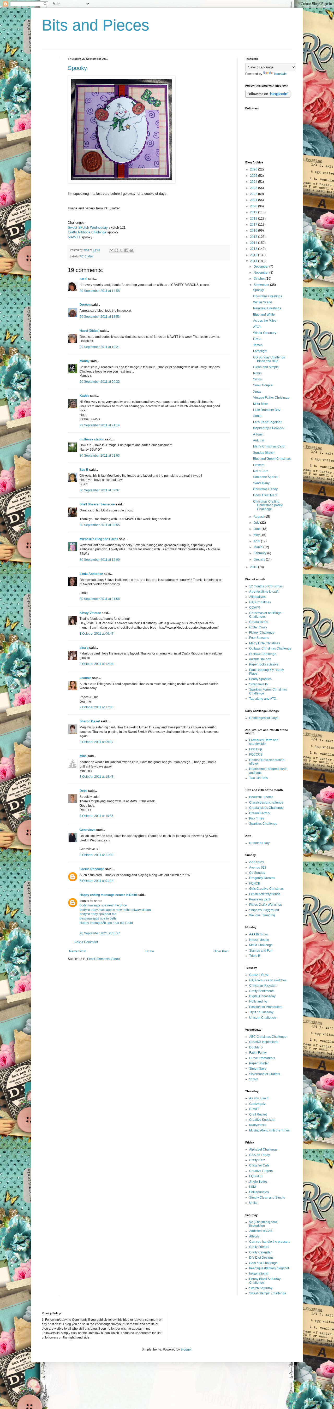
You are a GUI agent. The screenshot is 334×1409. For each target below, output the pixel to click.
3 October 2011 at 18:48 (97, 777)
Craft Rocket (258, 1114)
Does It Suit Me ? (265, 495)
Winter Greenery (264, 333)
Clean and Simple (266, 367)
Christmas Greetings (267, 296)
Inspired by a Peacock (268, 428)
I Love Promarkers (262, 1058)
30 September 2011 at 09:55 (100, 525)
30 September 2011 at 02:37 (100, 490)
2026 (254, 169)
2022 (254, 194)
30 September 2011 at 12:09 (100, 560)
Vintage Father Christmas (271, 397)
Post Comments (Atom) (103, 959)
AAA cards (256, 862)
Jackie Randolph (92, 869)
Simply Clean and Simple (267, 1197)
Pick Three (256, 818)
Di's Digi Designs (261, 1257)
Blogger (186, 1349)
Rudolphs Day (259, 843)
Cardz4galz (257, 1104)
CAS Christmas (260, 602)
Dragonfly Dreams (262, 878)
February (260, 553)
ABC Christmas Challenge (268, 1037)
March (258, 547)
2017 (254, 224)
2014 (254, 243)
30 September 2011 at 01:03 (100, 455)
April (257, 541)
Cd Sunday (257, 873)
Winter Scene (262, 302)
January (260, 559)
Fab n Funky (258, 1052)
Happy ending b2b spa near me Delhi (106, 923)
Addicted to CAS (260, 1231)
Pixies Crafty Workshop (265, 904)
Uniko (253, 1203)
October (260, 278)
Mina (83, 756)
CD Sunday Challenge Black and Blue (269, 359)
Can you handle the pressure (269, 1241)
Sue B (84, 469)
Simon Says (257, 1068)
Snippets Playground (264, 910)
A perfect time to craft (263, 591)
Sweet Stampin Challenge (267, 1293)
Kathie (84, 396)
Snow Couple (262, 385)
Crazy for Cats (259, 1165)
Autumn (258, 440)
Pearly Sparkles (260, 679)
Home (149, 951)
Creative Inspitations (263, 1042)
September (262, 285)
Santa (257, 416)
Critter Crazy (258, 627)
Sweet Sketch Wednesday (88, 227)
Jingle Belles (258, 1181)
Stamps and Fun (260, 950)
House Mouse (259, 940)
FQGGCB (256, 1176)
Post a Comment (86, 942)
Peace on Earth (260, 899)
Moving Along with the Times (269, 1130)
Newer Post (77, 951)
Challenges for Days (263, 718)
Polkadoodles (259, 1192)
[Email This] (111, 250)
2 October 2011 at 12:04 (97, 664)
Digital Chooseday (262, 996)
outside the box (260, 659)
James (258, 345)
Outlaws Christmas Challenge (270, 648)
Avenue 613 (257, 867)
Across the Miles (264, 320)
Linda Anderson (91, 574)
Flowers (258, 465)
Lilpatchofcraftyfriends (264, 894)
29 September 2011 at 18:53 (100, 317)
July (257, 522)
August (259, 516)
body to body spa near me (98, 914)
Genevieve (88, 830)
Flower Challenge (262, 632)
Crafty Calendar (260, 1252)
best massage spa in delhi (98, 918)
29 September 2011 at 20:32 (100, 382)
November (261, 272)
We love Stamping (262, 915)
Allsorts (254, 1236)
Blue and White (264, 314)
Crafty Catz (257, 1160)
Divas (257, 339)
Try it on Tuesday (261, 1012)
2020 (254, 206)
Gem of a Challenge (263, 1263)
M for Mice (260, 404)
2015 (254, 237)
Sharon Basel (90, 721)
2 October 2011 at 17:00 (97, 707)
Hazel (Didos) (89, 331)
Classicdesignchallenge (266, 802)
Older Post (220, 951)
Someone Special (265, 477)
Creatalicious (258, 622)
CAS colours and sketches (268, 980)
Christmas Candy (265, 489)
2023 (254, 188)
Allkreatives (257, 597)
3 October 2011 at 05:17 (97, 742)
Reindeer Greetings (267, 308)
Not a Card (261, 471)
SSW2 (253, 1079)
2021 (254, 200)
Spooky (77, 68)
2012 (254, 255)
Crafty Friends (259, 1247)
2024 (254, 182)
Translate (280, 74)
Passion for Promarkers (265, 1007)
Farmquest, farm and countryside (263, 742)
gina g (84, 648)
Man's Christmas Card (268, 446)
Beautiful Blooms (261, 797)
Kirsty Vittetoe (90, 613)
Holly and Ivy (258, 1001)
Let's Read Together (267, 422)
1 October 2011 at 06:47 (97, 633)
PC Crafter (86, 256)
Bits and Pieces (95, 25)
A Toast (258, 434)
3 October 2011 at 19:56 (97, 816)
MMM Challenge (261, 945)
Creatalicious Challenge (266, 808)
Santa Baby (261, 483)
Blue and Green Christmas (272, 459)
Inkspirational (258, 1273)
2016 (254, 230)
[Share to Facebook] (126, 250)
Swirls (257, 379)
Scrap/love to (258, 684)
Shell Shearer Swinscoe (97, 504)
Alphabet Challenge (263, 1149)
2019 (254, 212)
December (261, 266)
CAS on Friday (259, 1155)
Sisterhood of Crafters (264, 1074)
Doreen (85, 304)
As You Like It (258, 1098)
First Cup (255, 749)
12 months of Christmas (266, 586)
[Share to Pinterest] (131, 250)
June (257, 529)
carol (83, 279)
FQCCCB (256, 754)
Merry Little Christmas (264, 643)
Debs (83, 791)
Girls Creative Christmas (266, 889)
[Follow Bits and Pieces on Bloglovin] (267, 96)
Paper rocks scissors (263, 664)
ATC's (257, 327)
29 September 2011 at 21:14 (100, 425)
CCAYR (254, 607)
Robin (257, 373)
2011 (254, 261)
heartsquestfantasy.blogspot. (269, 1268)
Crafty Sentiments (261, 991)
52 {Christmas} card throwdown (263, 1224)
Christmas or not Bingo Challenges (265, 614)
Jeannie (85, 678)
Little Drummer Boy (266, 410)
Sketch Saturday (260, 1288)
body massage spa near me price (103, 905)
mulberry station (92, 439)
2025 (254, 176)
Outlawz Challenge (262, 654)
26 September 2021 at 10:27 (100, 933)
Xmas (257, 391)
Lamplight (260, 351)
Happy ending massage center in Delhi (108, 895)
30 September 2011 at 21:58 (100, 599)
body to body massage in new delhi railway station (115, 910)
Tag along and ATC (262, 698)
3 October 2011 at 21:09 (97, 855)
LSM (252, 1187)
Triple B (254, 956)
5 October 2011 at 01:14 (97, 881)
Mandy (85, 361)
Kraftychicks (257, 1125)
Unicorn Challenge (262, 1017)
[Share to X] (121, 250)
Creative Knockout (262, 1120)
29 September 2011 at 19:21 (100, 347)
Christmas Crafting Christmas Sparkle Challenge (268, 505)
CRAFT (254, 1109)
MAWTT (74, 237)
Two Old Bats (258, 778)
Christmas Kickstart (262, 985)
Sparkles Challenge (263, 824)
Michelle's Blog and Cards (99, 539)
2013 (254, 249)
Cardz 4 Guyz (259, 975)
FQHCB (254, 883)
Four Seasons (259, 638)
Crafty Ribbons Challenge (87, 232)
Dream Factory (259, 813)
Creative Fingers (261, 1171)
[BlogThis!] (116, 250)
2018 (254, 218)
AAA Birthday (258, 934)
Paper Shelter (259, 1063)
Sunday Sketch (264, 453)
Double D (256, 1047)
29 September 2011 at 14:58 (100, 291)
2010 (254, 567)
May (257, 535)
